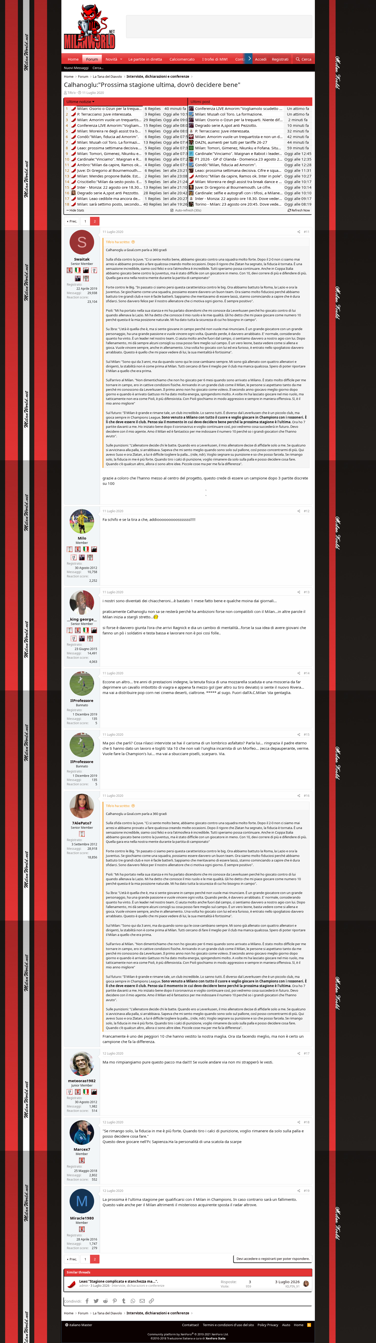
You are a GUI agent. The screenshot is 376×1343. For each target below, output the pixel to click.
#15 (306, 734)
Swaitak (82, 259)
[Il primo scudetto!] (78, 270)
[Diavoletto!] (69, 270)
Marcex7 (82, 1149)
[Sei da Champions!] (94, 270)
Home (73, 59)
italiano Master (80, 1325)
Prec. (73, 221)
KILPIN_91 (292, 1286)
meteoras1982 (82, 1080)
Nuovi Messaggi (76, 67)
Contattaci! (190, 1325)
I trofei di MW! (215, 59)
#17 (306, 1053)
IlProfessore (81, 700)
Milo (82, 538)
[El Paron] (86, 270)
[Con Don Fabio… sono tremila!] (78, 278)
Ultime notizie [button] (79, 101)
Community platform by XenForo (188, 1334)
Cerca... (98, 67)
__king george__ (82, 619)
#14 (306, 673)
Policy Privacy (268, 1325)
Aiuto (286, 1325)
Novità (111, 59)
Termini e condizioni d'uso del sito (228, 1325)
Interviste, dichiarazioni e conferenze (138, 1285)
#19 (306, 1191)
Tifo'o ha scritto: (118, 242)
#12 (306, 511)
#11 (306, 232)
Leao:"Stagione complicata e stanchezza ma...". (118, 1281)
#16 (306, 795)
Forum (92, 59)
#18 (306, 1122)
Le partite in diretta (145, 59)
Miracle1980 (82, 1218)
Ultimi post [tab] (200, 101)
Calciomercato (182, 59)
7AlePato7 (82, 822)
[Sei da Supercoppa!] (86, 278)
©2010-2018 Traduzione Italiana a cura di (188, 1338)
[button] (121, 59)
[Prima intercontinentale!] (69, 549)
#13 (306, 592)
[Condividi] (299, 232)
